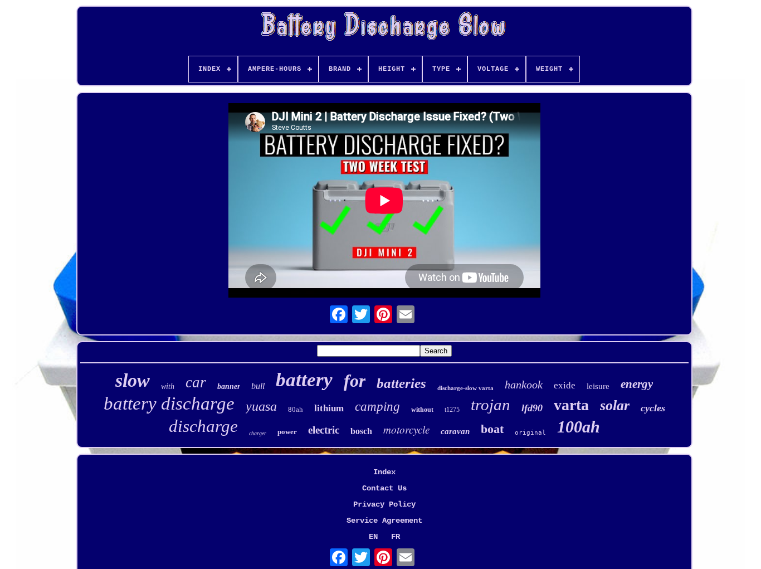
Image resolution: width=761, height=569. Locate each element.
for (354, 381)
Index (384, 472)
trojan (490, 405)
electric (323, 430)
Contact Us (384, 488)
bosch (361, 431)
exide (564, 385)
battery (304, 380)
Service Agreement (384, 520)
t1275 (452, 410)
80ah (295, 409)
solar (615, 405)
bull (258, 386)
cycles (653, 408)
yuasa (261, 406)
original (530, 432)
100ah (578, 426)
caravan (455, 431)
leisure (598, 386)
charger (257, 433)
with (167, 386)
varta (571, 405)
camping (377, 407)
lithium (329, 408)
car (196, 382)
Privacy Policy (384, 504)
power (287, 431)
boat (492, 429)
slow (132, 380)
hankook (524, 384)
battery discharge (169, 403)
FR (395, 536)
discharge (203, 426)
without (422, 410)
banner (228, 386)
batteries (401, 383)
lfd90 (532, 408)
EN (373, 536)
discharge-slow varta (465, 388)
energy (637, 384)
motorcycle (406, 429)
